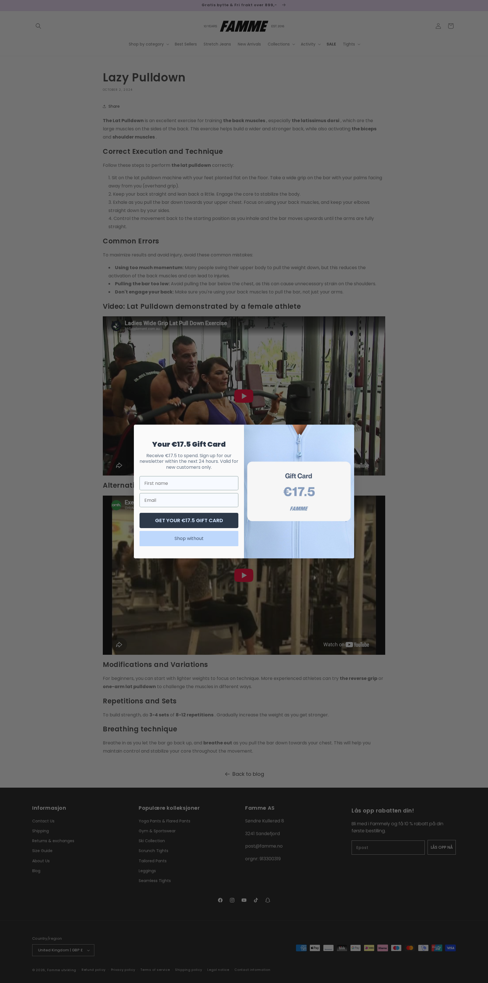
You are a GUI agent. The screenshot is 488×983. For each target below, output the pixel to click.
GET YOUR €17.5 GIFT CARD (189, 520)
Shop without (189, 538)
